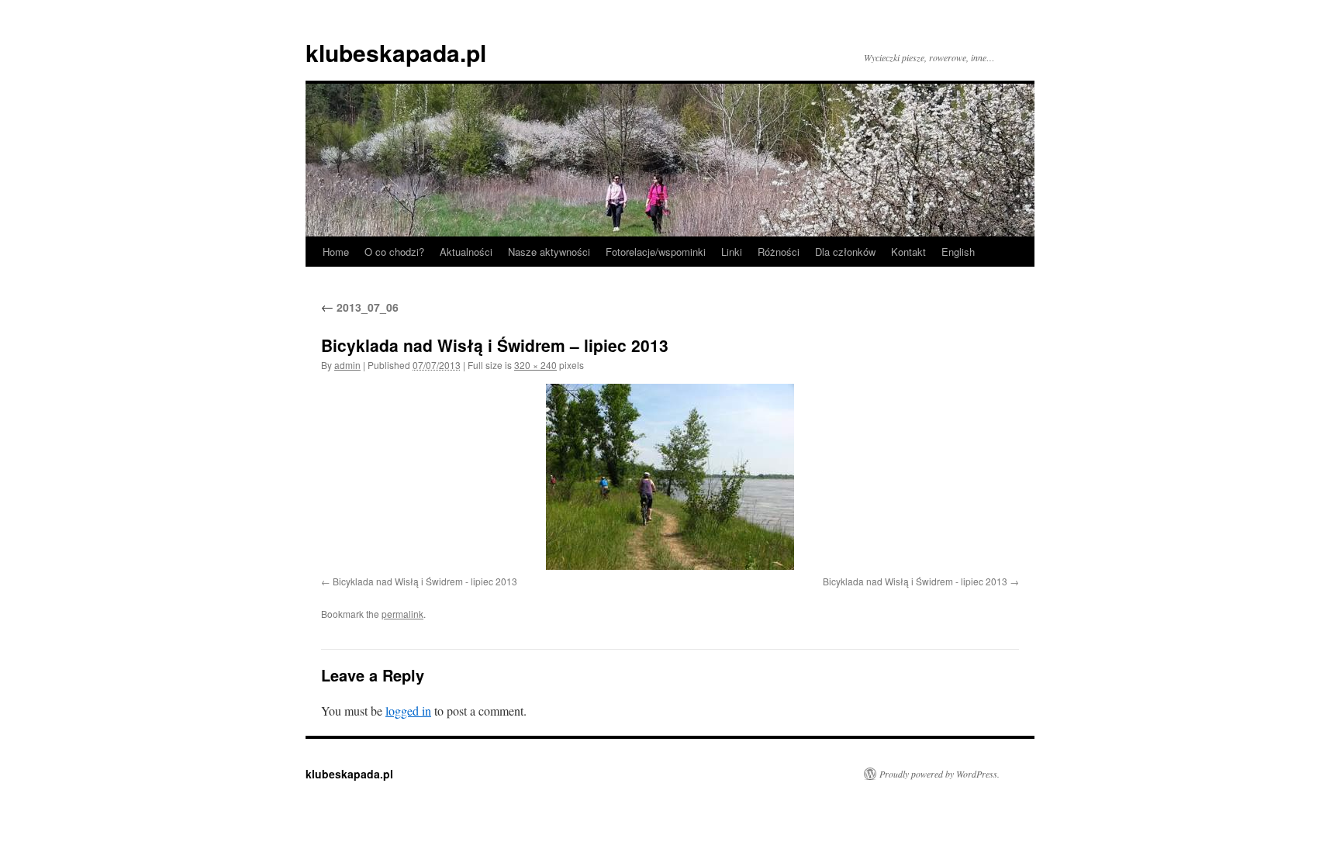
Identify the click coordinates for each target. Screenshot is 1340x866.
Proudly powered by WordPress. (939, 774)
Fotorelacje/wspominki (656, 251)
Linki (731, 251)
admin (347, 364)
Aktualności (466, 251)
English (958, 251)
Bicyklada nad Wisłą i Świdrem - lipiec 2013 (425, 581)
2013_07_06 (360, 307)
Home (336, 251)
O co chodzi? (394, 251)
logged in (408, 710)
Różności (779, 251)
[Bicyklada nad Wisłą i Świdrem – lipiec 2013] (670, 477)
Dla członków (845, 251)
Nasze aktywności (549, 251)
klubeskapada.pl (396, 52)
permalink (402, 613)
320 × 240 (535, 364)
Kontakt (908, 251)
